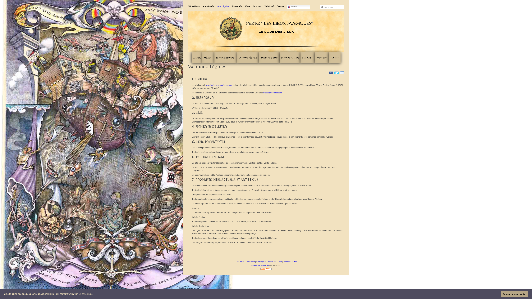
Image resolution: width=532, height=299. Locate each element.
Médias (207, 58)
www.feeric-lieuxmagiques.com (218, 85)
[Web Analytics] (266, 268)
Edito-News (240, 261)
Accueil (197, 58)
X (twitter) (269, 6)
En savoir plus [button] (86, 294)
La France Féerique (248, 58)
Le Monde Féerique (225, 58)
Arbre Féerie (208, 6)
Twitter (294, 261)
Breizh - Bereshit (269, 58)
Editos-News (194, 6)
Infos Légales (223, 6)
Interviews (322, 58)
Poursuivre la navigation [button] (514, 294)
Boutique (306, 58)
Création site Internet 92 (260, 265)
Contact (335, 58)
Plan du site (237, 6)
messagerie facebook (272, 92)
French (293, 6)
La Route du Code (290, 58)
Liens (247, 6)
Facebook (257, 6)
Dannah (280, 6)
